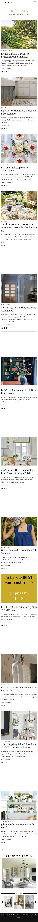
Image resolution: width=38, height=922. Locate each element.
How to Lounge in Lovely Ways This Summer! (19, 552)
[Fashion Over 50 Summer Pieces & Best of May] (19, 668)
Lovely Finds (5, 164)
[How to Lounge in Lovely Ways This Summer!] (19, 531)
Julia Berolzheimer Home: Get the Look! (18, 826)
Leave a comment (6, 68)
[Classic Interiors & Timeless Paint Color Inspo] (19, 288)
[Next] (35, 902)
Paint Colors (5, 304)
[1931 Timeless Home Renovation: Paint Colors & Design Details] (19, 451)
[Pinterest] (5, 2)
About (34, 914)
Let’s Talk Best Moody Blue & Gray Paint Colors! (18, 391)
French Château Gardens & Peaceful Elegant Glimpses (15, 55)
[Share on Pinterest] (6, 71)
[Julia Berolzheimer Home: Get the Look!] (19, 805)
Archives (6, 916)
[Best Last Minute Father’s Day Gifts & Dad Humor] (19, 588)
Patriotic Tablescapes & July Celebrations (15, 169)
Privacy (22, 916)
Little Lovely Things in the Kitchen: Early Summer (18, 112)
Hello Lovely (19, 10)
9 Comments (4, 485)
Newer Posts (30, 850)
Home (19, 914)
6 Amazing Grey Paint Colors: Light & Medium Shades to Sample (18, 746)
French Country (6, 50)
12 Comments (5, 125)
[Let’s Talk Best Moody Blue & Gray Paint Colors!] (19, 371)
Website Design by (19, 920)
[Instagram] (2, 2)
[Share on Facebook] (4, 71)
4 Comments (4, 242)
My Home (4, 107)
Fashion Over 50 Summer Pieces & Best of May (18, 689)
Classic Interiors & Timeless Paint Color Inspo (18, 309)
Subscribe (14, 916)
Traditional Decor (7, 467)
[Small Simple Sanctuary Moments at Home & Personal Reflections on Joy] (19, 205)
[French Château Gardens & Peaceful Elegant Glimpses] (19, 34)
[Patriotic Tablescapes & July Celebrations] (19, 148)
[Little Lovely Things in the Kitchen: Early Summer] (19, 91)
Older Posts (8, 850)
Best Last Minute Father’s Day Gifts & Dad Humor (19, 609)
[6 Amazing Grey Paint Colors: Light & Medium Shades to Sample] (19, 725)
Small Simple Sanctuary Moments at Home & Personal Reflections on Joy (19, 227)
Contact (30, 916)
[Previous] (2, 902)
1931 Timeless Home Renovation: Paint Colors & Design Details (17, 471)
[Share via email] (2, 71)
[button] (35, 2)
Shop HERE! (26, 914)
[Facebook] (8, 2)
